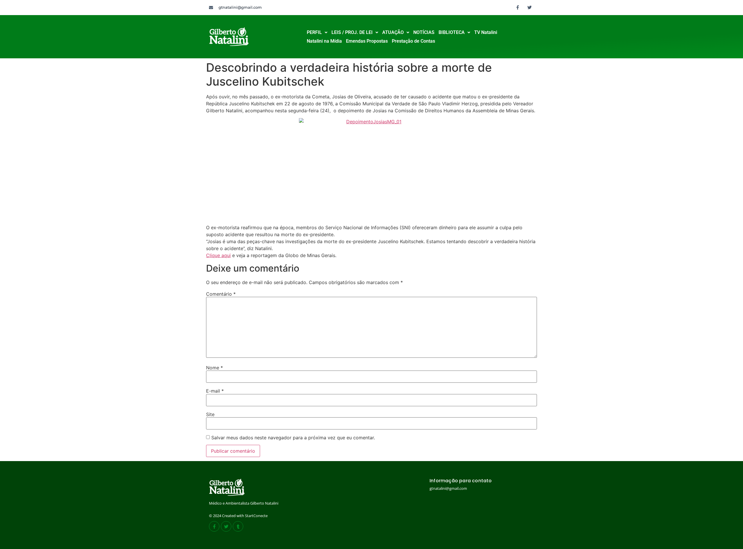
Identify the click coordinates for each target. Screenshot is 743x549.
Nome (214, 367)
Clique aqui (218, 255)
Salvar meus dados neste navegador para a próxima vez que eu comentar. (293, 437)
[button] (317, 32)
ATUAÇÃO (393, 32)
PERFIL (314, 32)
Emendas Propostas (367, 41)
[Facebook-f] (517, 7)
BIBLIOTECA (452, 32)
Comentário (221, 294)
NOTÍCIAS (423, 32)
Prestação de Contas (413, 41)
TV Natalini (485, 32)
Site (210, 414)
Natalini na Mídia (324, 41)
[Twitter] (529, 7)
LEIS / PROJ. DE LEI (352, 32)
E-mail (215, 391)
